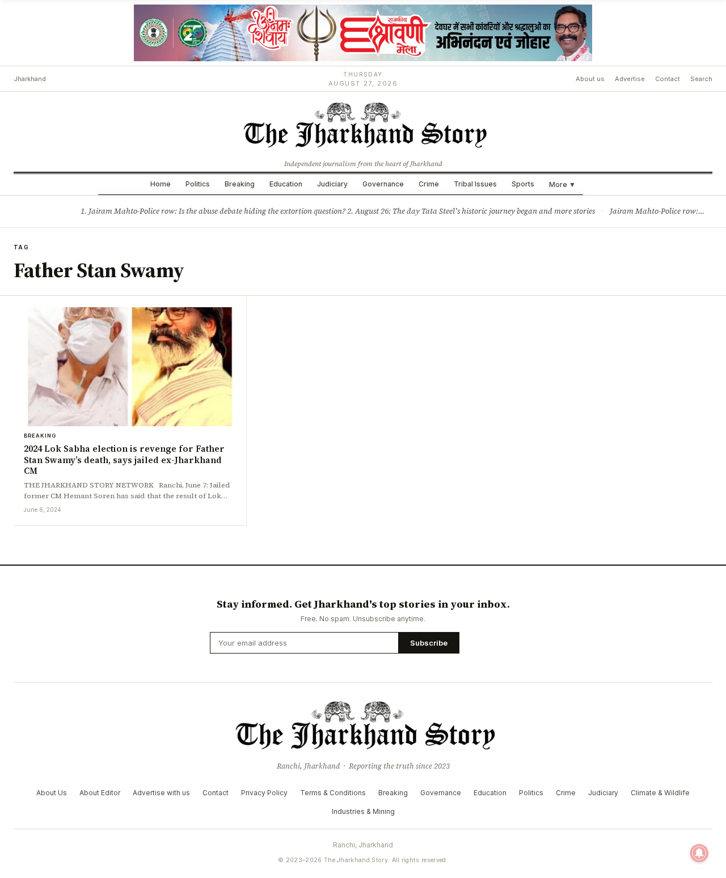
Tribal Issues (475, 184)
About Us (51, 792)
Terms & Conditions (333, 792)
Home (160, 184)
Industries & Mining (363, 811)
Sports (523, 184)
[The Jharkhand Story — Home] (363, 124)
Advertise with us (161, 792)
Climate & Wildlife (660, 792)
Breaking (240, 184)
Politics (197, 184)
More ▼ (562, 184)
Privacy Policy (264, 792)
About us (590, 79)
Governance (383, 184)
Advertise (630, 79)
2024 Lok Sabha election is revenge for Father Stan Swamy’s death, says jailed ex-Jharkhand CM (124, 460)
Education (285, 184)
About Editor (99, 792)
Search (701, 79)
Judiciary (332, 184)
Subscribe (429, 642)
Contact (667, 79)
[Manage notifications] (699, 853)
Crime (429, 184)
